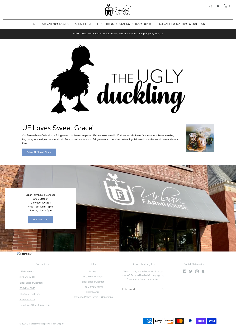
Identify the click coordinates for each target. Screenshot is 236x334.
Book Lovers (143, 24)
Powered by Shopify (54, 323)
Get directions (40, 219)
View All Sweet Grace (39, 152)
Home (33, 24)
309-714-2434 (27, 299)
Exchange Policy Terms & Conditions (182, 24)
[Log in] (216, 6)
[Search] (209, 6)
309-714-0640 (27, 288)
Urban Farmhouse (92, 276)
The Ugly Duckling (93, 286)
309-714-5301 (27, 277)
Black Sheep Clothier (93, 281)
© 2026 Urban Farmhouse (32, 323)
